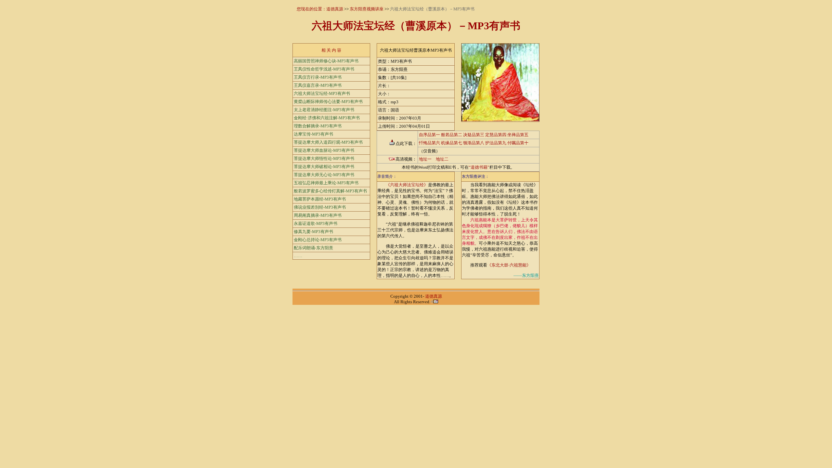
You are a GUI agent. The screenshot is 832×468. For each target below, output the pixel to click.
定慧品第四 (495, 134)
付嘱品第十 (517, 142)
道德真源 (334, 8)
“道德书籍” (479, 167)
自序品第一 (429, 134)
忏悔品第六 (429, 142)
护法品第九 (495, 142)
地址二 (442, 159)
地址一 (425, 159)
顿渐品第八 (473, 142)
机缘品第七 (451, 142)
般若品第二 (451, 134)
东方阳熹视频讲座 (367, 8)
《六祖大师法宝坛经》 (407, 184)
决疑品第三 (473, 134)
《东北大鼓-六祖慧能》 (509, 265)
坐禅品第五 (517, 134)
